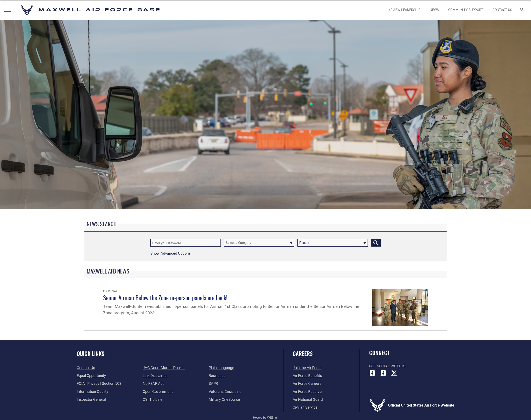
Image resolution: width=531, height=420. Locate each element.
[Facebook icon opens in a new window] (372, 373)
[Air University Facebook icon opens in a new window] (383, 373)
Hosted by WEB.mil (265, 417)
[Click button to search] (376, 243)
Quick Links (90, 353)
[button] (6, 10)
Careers (303, 353)
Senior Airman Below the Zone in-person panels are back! (165, 297)
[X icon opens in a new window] (394, 373)
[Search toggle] (522, 10)
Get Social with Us (387, 366)
